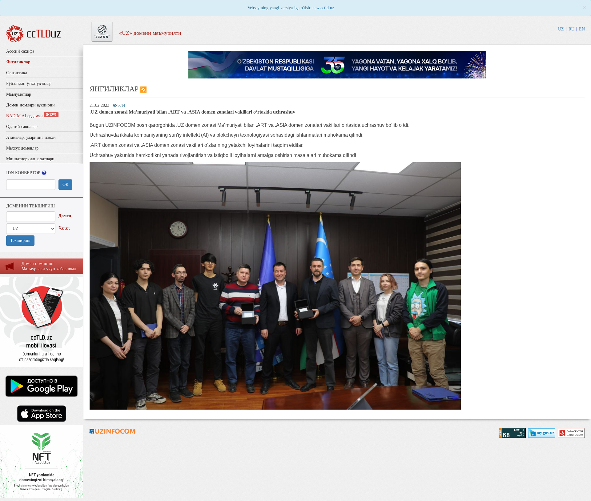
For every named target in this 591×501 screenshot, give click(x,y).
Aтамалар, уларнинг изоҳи (31, 137)
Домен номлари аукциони (30, 105)
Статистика (16, 72)
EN (582, 29)
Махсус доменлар (22, 148)
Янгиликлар (18, 62)
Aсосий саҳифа (20, 51)
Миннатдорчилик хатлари (30, 159)
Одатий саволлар (22, 126)
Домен (64, 216)
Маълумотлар (18, 94)
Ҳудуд (64, 228)
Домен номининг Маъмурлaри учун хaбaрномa (49, 266)
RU (571, 29)
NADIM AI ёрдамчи (31, 116)
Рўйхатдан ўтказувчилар (28, 83)
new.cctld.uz (323, 8)
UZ (561, 29)
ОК (65, 184)
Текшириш (20, 240)
